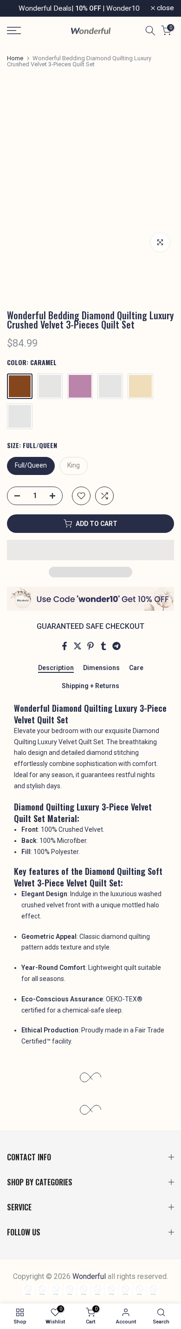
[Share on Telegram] (116, 646)
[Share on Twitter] (77, 646)
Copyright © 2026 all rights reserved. (90, 1276)
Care (136, 667)
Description (56, 667)
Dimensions (101, 667)
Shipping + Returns (90, 686)
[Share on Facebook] (64, 646)
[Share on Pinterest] (90, 646)
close (164, 8)
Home (15, 58)
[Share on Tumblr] (103, 646)
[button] (90, 550)
